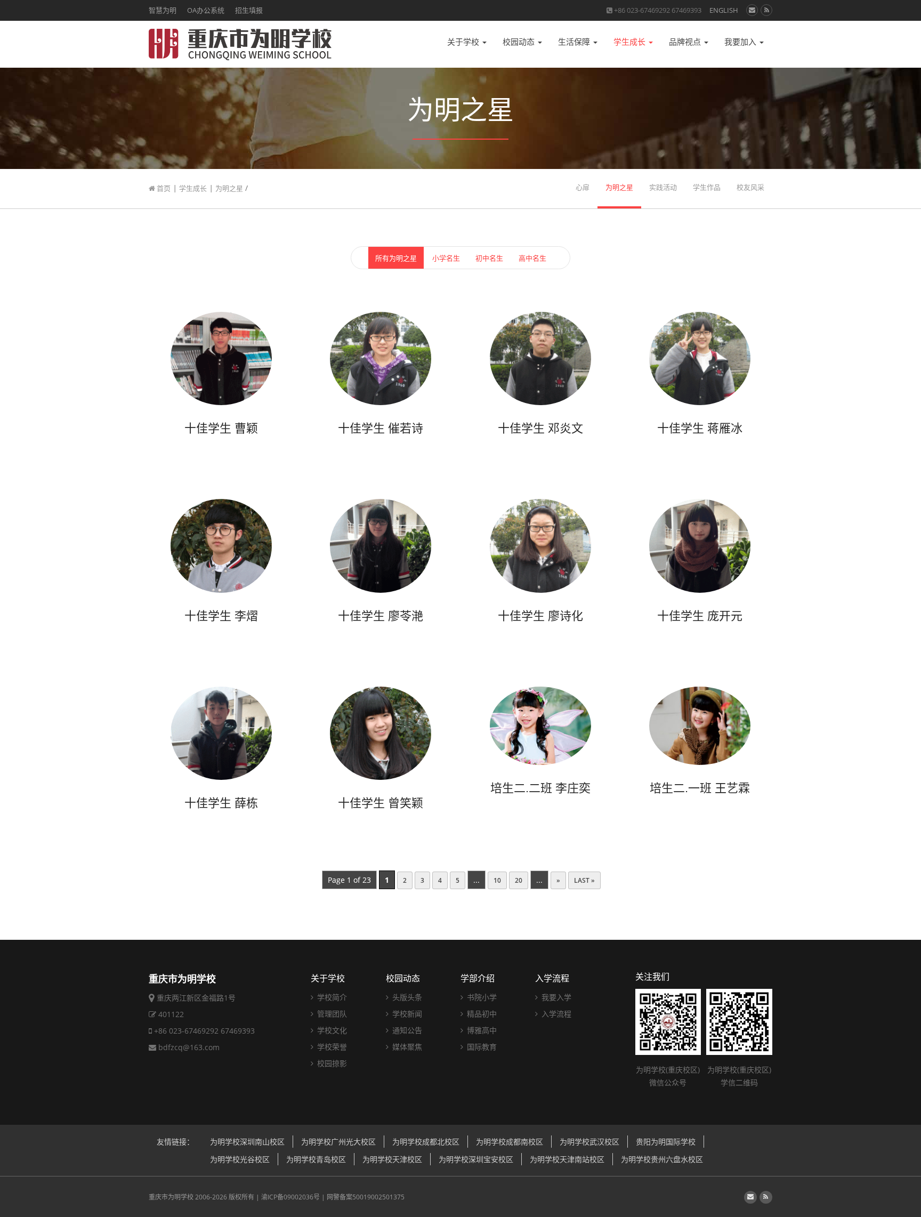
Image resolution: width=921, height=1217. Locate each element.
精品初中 (481, 1014)
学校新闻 (406, 1014)
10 (497, 880)
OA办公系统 (205, 10)
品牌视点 (686, 41)
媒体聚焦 (406, 1047)
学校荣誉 (331, 1047)
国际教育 (481, 1047)
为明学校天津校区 (392, 1159)
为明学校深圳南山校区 (247, 1142)
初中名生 (489, 258)
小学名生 (446, 258)
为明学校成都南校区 (509, 1142)
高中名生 (532, 258)
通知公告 (406, 1030)
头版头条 (406, 997)
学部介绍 (478, 978)
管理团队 (331, 1014)
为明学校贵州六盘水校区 (662, 1159)
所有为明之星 (396, 258)
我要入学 (555, 997)
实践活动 (663, 187)
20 (518, 880)
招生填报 (249, 10)
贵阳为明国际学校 (666, 1142)
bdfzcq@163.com (189, 1047)
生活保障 (575, 41)
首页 (163, 188)
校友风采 (750, 187)
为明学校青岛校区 (316, 1159)
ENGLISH (723, 10)
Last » (584, 880)
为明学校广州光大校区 (338, 1142)
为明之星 (229, 188)
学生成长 (630, 41)
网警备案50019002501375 (366, 1197)
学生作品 (707, 187)
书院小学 (481, 997)
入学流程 (552, 978)
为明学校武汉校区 (589, 1142)
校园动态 (520, 41)
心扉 (582, 187)
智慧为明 (162, 10)
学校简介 (331, 997)
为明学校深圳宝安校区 (476, 1159)
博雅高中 (481, 1030)
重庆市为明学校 (171, 1197)
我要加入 (741, 41)
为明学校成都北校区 (425, 1142)
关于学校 (464, 41)
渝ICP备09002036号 (290, 1197)
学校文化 (331, 1030)
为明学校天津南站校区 (567, 1159)
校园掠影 (331, 1063)
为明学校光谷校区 (240, 1159)
